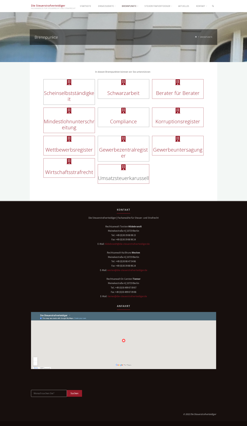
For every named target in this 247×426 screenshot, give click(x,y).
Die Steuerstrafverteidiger (48, 5)
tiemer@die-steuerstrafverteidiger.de (127, 296)
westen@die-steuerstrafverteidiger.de (127, 270)
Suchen (74, 393)
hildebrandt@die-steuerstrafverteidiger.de (127, 243)
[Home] (196, 37)
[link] (213, 6)
